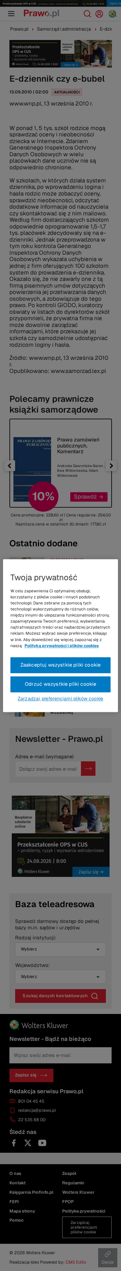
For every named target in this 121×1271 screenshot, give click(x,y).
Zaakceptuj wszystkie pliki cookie (61, 665)
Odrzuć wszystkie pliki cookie (60, 684)
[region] (60, 635)
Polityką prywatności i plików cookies (62, 645)
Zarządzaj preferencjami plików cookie (60, 698)
